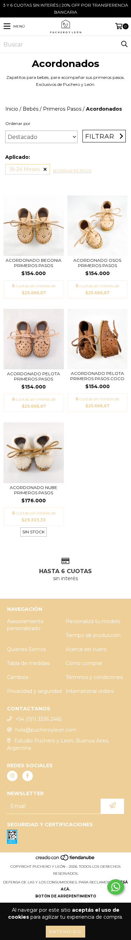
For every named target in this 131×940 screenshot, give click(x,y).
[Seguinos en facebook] (27, 776)
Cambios (17, 677)
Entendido (65, 931)
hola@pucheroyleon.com (46, 730)
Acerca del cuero (86, 649)
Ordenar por (17, 123)
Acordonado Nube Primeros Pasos (33, 490)
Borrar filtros (72, 170)
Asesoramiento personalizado (25, 624)
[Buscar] (124, 44)
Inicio (11, 109)
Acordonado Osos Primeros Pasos (97, 263)
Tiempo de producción (93, 635)
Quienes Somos (26, 649)
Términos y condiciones (94, 677)
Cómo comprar (84, 663)
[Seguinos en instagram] (12, 776)
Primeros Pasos (62, 109)
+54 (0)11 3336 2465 (38, 719)
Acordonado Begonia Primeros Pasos (33, 263)
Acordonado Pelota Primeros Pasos (33, 376)
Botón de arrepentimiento (65, 896)
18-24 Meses (24, 169)
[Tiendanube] (65, 859)
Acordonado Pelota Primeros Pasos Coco (97, 376)
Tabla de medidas (28, 663)
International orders (90, 691)
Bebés (30, 109)
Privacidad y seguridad (34, 691)
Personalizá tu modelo (93, 621)
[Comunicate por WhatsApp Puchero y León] (115, 887)
